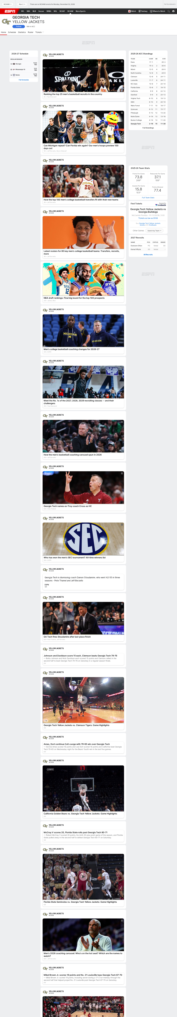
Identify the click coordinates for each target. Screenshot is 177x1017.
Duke (133, 48)
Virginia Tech (135, 84)
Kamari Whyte (136, 201)
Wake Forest (135, 91)
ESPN (10, 11)
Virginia (133, 51)
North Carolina (136, 59)
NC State (134, 70)
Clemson (134, 62)
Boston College (136, 106)
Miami (133, 55)
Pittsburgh (134, 99)
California (134, 77)
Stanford (134, 80)
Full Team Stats (148, 149)
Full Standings (148, 114)
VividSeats (162, 154)
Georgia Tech (136, 109)
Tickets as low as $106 (148, 169)
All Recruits (148, 206)
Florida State (135, 73)
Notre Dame (135, 102)
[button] (169, 11)
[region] (148, 77)
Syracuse (134, 95)
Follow (18, 26)
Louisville (134, 66)
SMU (132, 88)
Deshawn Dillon (136, 197)
